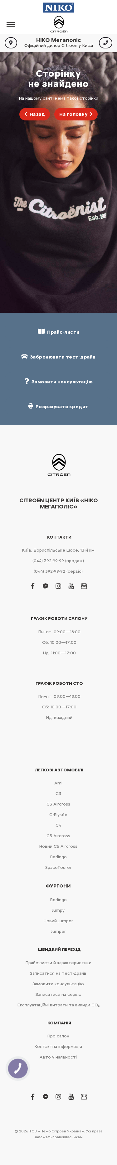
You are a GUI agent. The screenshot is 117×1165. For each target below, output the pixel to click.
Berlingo (58, 857)
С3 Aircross (58, 804)
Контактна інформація (58, 1046)
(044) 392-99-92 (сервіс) (58, 571)
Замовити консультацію (58, 984)
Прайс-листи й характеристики (58, 962)
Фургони (58, 886)
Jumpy (58, 910)
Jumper (58, 931)
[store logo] (58, 24)
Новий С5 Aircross (58, 846)
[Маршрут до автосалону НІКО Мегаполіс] (11, 42)
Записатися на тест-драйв (58, 973)
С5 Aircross (58, 835)
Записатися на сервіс (58, 994)
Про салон (58, 1036)
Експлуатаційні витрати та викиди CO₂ (58, 1005)
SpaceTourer (58, 867)
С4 (58, 825)
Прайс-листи (62, 332)
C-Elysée (58, 814)
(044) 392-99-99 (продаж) (58, 560)
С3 (58, 793)
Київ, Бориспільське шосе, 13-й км (58, 550)
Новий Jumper (58, 920)
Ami (58, 783)
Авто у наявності (58, 1057)
